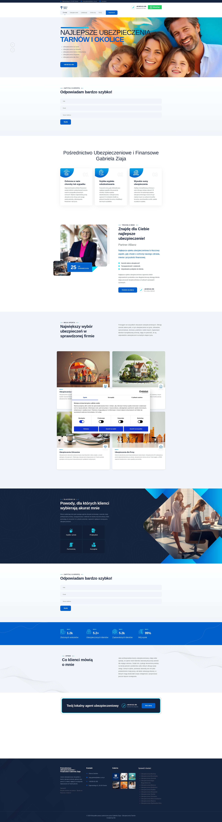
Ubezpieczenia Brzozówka (149, 776)
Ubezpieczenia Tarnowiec (149, 796)
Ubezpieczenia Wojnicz (148, 801)
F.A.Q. (100, 12)
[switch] (101, 421)
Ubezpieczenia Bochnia (148, 774)
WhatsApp (156, 7)
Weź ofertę (148, 705)
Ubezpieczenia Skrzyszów (149, 792)
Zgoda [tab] (85, 397)
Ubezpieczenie (74, 12)
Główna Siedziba (93, 773)
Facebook (104, 1)
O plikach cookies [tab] (137, 397)
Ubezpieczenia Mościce (148, 785)
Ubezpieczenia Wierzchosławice (151, 798)
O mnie (65, 12)
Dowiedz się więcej (128, 290)
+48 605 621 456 (141, 6)
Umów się (93, 12)
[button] (12, 45)
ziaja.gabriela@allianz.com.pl (90, 1)
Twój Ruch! (111, 12)
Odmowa (86, 429)
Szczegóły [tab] (111, 397)
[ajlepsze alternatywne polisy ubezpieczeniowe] (64, 7)
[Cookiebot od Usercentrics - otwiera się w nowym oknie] (140, 391)
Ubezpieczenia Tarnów (148, 794)
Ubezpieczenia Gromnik (148, 778)
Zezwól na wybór (111, 429)
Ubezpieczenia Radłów (148, 789)
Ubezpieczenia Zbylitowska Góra (151, 803)
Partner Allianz (127, 244)
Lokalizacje (84, 12)
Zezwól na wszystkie (136, 429)
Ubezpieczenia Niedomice (149, 787)
